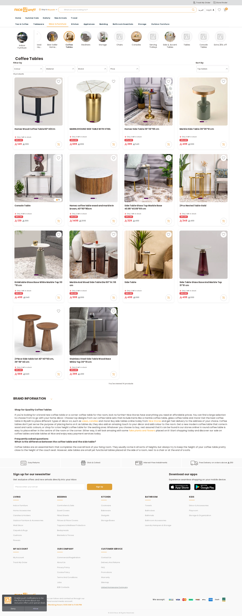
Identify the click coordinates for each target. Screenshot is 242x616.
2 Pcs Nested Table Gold (193, 205)
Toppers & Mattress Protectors (71, 525)
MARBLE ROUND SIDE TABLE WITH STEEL (90, 129)
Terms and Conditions (67, 577)
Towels (148, 505)
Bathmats (149, 515)
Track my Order (20, 562)
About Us (61, 562)
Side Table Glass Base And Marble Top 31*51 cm (201, 284)
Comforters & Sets (65, 505)
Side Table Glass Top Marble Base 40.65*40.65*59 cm (143, 207)
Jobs (59, 582)
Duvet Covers (63, 510)
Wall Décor (18, 525)
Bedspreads (63, 530)
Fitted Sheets (63, 515)
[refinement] (227, 69)
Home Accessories (22, 510)
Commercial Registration (68, 557)
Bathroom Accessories (155, 520)
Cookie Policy (63, 572)
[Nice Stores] (25, 10)
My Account (18, 557)
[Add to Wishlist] (59, 81)
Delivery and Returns (110, 562)
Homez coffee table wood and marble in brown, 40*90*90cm (92, 207)
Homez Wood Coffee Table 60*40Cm (35, 129)
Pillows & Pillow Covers (67, 520)
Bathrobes (150, 510)
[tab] (37, 122)
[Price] (137, 69)
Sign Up (99, 487)
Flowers (16, 540)
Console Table (23, 205)
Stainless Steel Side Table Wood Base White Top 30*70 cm (90, 360)
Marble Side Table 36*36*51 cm (197, 129)
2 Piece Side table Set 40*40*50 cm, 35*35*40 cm (34, 360)
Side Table (130, 282)
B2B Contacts (63, 587)
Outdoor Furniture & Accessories (28, 520)
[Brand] (105, 69)
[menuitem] (32, 18)
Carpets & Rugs (20, 530)
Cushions (17, 535)
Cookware (106, 505)
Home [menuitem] (18, 18)
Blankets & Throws (65, 535)
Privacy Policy (63, 567)
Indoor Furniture (20, 505)
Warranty (105, 577)
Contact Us (106, 557)
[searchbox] (127, 10)
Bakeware (106, 510)
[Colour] (41, 69)
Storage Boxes (108, 520)
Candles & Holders (22, 515)
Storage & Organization (200, 515)
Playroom (193, 510)
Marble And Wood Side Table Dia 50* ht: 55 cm (93, 284)
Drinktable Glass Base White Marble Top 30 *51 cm (38, 284)
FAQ (103, 567)
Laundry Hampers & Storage (158, 525)
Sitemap (105, 582)
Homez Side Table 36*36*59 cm (142, 129)
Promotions (106, 572)
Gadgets (105, 515)
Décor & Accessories (199, 505)
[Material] (73, 69)
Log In (209, 10)
